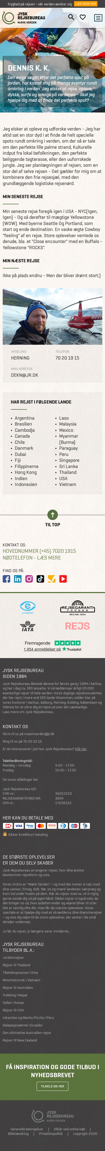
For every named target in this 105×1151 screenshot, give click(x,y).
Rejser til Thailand (16, 965)
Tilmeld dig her (52, 1086)
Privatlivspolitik (51, 1133)
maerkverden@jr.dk (39, 734)
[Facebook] (6, 579)
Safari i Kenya (13, 1002)
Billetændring (18, 1133)
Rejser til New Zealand (20, 1040)
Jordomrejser (13, 957)
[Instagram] (29, 579)
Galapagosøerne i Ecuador (23, 1025)
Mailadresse (22, 368)
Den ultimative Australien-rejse (27, 1032)
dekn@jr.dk (24, 375)
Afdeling (18, 351)
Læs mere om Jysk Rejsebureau (28, 712)
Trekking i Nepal (15, 995)
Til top (52, 524)
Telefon (62, 351)
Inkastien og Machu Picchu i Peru (28, 1017)
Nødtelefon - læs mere (32, 557)
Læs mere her (85, 4)
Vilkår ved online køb (69, 1129)
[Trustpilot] (51, 579)
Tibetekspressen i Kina (20, 972)
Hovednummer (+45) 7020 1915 (39, 551)
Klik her (81, 749)
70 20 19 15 (32, 741)
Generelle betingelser (26, 1129)
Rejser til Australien (18, 987)
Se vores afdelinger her (20, 779)
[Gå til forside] (23, 17)
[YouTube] (63, 579)
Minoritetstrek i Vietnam (21, 980)
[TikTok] (40, 579)
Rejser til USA (13, 1010)
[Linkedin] (18, 579)
